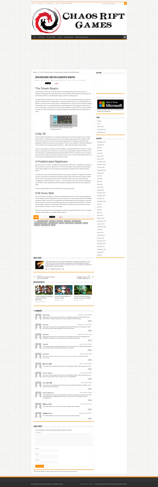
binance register (47, 373)
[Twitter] (106, 3)
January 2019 (100, 159)
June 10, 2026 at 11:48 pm (86, 392)
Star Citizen (78, 223)
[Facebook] (104, 3)
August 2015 (100, 252)
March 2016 (100, 232)
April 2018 (99, 184)
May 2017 (99, 209)
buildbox (52, 221)
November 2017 (101, 195)
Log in (98, 123)
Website (37, 459)
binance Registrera (48, 392)
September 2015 (101, 249)
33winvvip (45, 324)
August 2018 (100, 173)
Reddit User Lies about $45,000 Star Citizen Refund (46, 277)
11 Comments (73, 80)
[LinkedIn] (107, 3)
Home (33, 3)
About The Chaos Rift (66, 3)
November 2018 (101, 164)
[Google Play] (114, 3)
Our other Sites (49, 3)
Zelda (53, 225)
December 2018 (101, 161)
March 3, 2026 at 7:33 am (86, 354)
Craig (38, 80)
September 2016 (101, 226)
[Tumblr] (111, 3)
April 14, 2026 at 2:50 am (86, 373)
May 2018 (99, 181)
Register (99, 121)
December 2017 (101, 193)
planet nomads (53, 223)
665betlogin (46, 315)
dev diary (59, 221)
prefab (61, 223)
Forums (60, 37)
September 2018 (101, 170)
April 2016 (99, 229)
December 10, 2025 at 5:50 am (85, 324)
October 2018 (100, 167)
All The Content (51, 37)
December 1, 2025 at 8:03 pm (85, 315)
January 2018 (100, 190)
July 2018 (99, 176)
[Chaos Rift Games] (79, 20)
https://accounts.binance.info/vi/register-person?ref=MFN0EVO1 (59, 376)
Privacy (58, 3)
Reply (90, 320)
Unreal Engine (45, 225)
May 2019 (99, 150)
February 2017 (101, 218)
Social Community (68, 37)
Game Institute (76, 221)
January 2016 (100, 238)
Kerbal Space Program (41, 223)
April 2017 (99, 212)
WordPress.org (101, 132)
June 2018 (99, 178)
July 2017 (99, 204)
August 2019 (100, 144)
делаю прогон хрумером (71, 356)
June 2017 (99, 207)
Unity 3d (37, 225)
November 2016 (101, 221)
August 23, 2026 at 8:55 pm (85, 413)
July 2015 (99, 255)
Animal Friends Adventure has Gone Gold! (63, 297)
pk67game (46, 334)
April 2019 (99, 153)
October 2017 (100, 198)
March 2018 (100, 187)
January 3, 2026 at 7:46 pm (86, 344)
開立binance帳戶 (47, 364)
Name (37, 448)
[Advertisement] (79, 55)
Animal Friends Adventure (81, 37)
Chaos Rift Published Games (46, 72)
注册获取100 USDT (48, 413)
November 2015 (101, 243)
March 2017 (100, 215)
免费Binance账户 (47, 404)
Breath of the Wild (43, 221)
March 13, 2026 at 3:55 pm (86, 363)
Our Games (40, 3)
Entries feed (100, 126)
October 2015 (100, 246)
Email (37, 454)
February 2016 (101, 235)
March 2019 (100, 156)
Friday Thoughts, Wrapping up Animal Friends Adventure (44, 298)
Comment (38, 432)
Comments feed (101, 129)
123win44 (45, 344)
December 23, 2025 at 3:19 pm (85, 334)
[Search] (125, 3)
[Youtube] (109, 3)
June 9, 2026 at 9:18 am (86, 382)
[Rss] (102, 3)
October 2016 (100, 224)
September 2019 (101, 142)
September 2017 (101, 201)
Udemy (85, 223)
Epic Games (67, 221)
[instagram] (112, 3)
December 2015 (101, 241)
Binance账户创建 (47, 383)
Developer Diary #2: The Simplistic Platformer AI (83, 277)
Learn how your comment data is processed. (65, 471)
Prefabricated (69, 223)
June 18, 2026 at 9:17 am (86, 404)
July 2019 (99, 147)
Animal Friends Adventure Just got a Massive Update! (82, 297)
